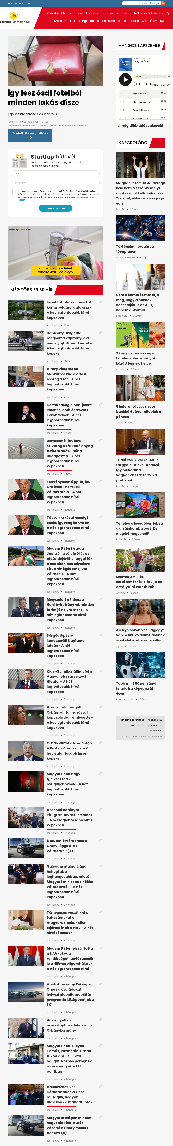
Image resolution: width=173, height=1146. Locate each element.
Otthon (101, 21)
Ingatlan (88, 21)
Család (146, 13)
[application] (55, 253)
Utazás (66, 13)
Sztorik (58, 21)
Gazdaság (125, 13)
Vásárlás (53, 13)
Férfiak (121, 21)
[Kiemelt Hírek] (17, 18)
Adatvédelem (155, 719)
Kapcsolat (136, 725)
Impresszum (152, 725)
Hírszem (92, 13)
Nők (137, 13)
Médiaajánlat (155, 730)
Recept (158, 13)
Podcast (134, 21)
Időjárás (79, 13)
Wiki (144, 21)
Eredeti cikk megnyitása (30, 133)
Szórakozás (108, 13)
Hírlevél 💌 (156, 21)
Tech (111, 21)
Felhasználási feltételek (132, 719)
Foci (77, 21)
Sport (68, 21)
